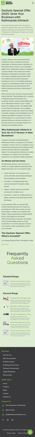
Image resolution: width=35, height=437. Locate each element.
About (5, 383)
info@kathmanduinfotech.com (16, 414)
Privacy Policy (11, 433)
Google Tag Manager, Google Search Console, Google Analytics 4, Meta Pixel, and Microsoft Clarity (21, 314)
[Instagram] (7, 419)
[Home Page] (7, 3)
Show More (5, 244)
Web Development (9, 358)
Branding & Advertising (11, 365)
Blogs (5, 390)
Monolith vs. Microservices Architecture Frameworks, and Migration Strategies (20, 306)
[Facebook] (3, 419)
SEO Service (7, 355)
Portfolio (6, 387)
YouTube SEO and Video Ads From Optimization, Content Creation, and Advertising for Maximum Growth (20, 298)
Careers (5, 393)
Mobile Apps (7, 375)
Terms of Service (23, 433)
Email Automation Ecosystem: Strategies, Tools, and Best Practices (21, 323)
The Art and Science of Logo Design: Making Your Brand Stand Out (20, 281)
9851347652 (10, 410)
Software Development (11, 368)
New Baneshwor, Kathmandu (15, 405)
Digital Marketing (9, 372)
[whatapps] (30, 432)
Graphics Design (8, 362)
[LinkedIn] (12, 419)
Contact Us (7, 397)
